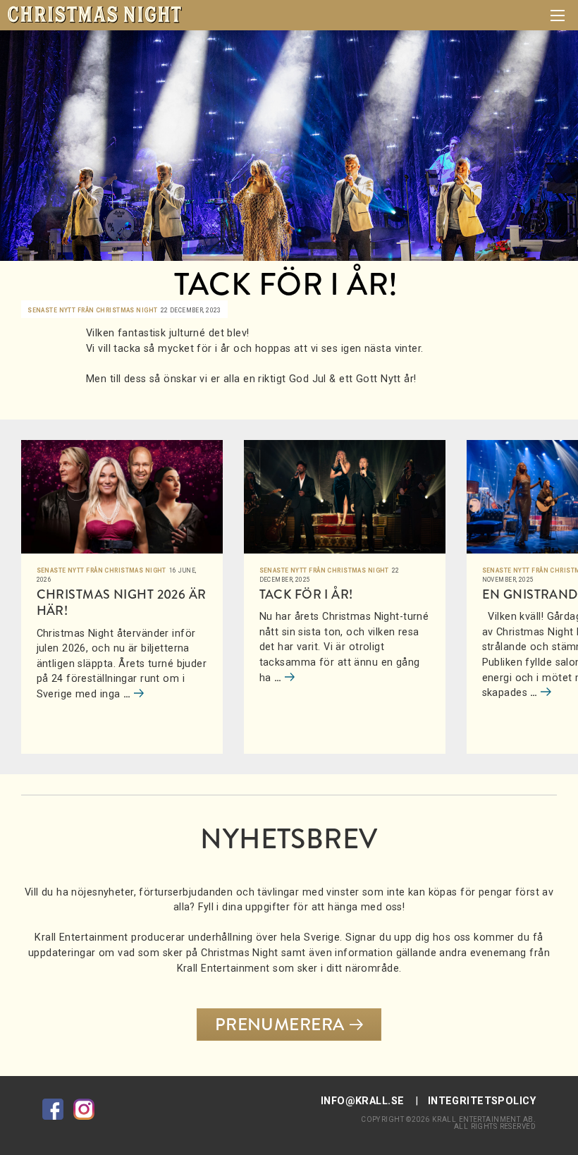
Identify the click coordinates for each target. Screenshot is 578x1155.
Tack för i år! (306, 594)
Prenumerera (280, 1024)
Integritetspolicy (482, 1101)
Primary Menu (558, 15)
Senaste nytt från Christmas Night (92, 310)
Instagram (83, 1109)
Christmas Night (94, 14)
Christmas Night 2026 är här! (122, 602)
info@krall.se (363, 1101)
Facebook (52, 1109)
